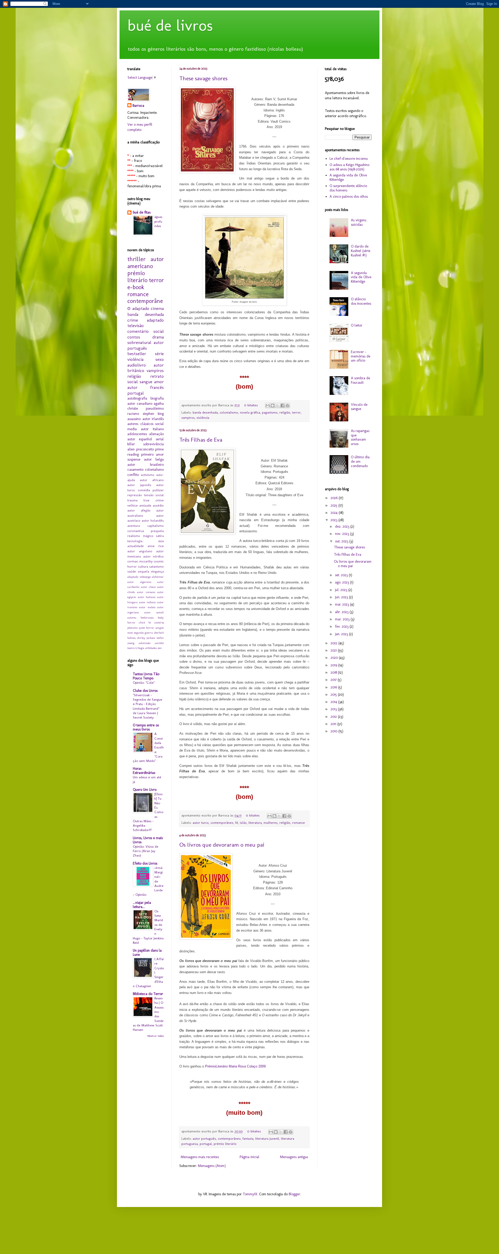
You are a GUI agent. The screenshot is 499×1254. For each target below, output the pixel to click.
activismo (147, 475)
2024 (335, 512)
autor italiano (152, 429)
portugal (206, 1144)
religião (284, 412)
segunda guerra (143, 632)
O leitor (356, 325)
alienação (156, 434)
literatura (255, 823)
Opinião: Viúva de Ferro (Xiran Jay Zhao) (145, 851)
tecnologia (134, 541)
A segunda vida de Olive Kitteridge (348, 177)
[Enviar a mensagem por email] (267, 405)
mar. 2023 (343, 619)
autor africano (152, 480)
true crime (153, 500)
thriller (136, 259)
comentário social (145, 331)
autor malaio (147, 607)
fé (236, 823)
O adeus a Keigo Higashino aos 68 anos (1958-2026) (349, 167)
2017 (334, 680)
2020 (335, 657)
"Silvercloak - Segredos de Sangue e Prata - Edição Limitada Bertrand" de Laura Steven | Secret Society (147, 706)
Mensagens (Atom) (212, 1166)
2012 (334, 716)
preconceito (145, 449)
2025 (334, 505)
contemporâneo (222, 823)
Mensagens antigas (294, 1157)
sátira (160, 536)
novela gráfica (250, 412)
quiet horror (146, 627)
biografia (157, 398)
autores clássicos (140, 424)
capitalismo (155, 526)
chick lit (145, 622)
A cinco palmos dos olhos (349, 196)
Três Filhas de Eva (200, 439)
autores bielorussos (140, 617)
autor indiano (147, 602)
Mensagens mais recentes (200, 1157)
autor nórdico (153, 556)
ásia (161, 541)
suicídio (159, 643)
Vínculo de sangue (359, 406)
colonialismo (229, 412)
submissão (144, 643)
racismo (133, 414)
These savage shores (203, 78)
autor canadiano (139, 403)
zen (159, 648)
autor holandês (153, 520)
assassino (134, 419)
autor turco (201, 823)
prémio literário (225, 1144)
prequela (157, 531)
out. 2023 (342, 541)
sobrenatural (139, 342)
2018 (334, 672)
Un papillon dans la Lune (147, 952)
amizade (145, 505)
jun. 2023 (342, 597)
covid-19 (159, 622)
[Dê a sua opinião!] (272, 405)
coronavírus (135, 531)
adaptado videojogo (139, 577)
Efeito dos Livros (145, 863)
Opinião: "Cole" (144, 682)
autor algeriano (139, 582)
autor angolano (139, 551)
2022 (334, 643)
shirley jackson (146, 638)
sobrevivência (153, 444)
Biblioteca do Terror (148, 994)
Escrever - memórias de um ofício (360, 356)
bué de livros (170, 25)
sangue (146, 381)
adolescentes (137, 434)
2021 (334, 650)
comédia (144, 490)
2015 (334, 694)
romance (298, 823)
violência (202, 418)
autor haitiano (147, 597)
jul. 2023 (341, 590)
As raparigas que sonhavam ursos (360, 437)
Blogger (294, 1194)
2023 (334, 520)
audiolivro (136, 365)
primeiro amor (152, 454)
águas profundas (158, 221)
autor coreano (146, 592)
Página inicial (249, 1157)
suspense (133, 459)
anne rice (156, 546)
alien (131, 449)
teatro (131, 648)
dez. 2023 (342, 526)
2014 (334, 702)
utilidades (151, 648)
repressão (134, 495)
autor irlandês (153, 419)
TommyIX (250, 1194)
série (159, 353)
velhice (132, 505)
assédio (158, 505)
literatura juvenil (267, 1138)
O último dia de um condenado (360, 461)
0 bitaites (251, 405)
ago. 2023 (342, 582)
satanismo (156, 566)
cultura (143, 566)
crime (132, 320)
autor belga (154, 459)
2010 (334, 731)
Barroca (138, 105)
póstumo (132, 627)
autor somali (154, 612)
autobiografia (137, 398)
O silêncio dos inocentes (361, 301)
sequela (143, 571)
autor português (204, 1138)
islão (243, 823)
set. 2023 (342, 575)
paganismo (270, 412)
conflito (133, 475)
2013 (334, 709)
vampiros (188, 418)
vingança (157, 571)
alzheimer (158, 577)
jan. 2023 (342, 634)
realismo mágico (140, 536)
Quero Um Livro (144, 789)
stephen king (153, 414)
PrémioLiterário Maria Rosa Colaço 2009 (235, 1066)
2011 (334, 724)
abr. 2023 (342, 612)
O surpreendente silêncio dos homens (348, 188)
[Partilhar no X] (277, 405)
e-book (135, 287)
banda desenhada (205, 412)
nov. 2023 (342, 534)
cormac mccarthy (140, 561)
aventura (133, 526)
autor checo (148, 587)
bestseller (136, 353)
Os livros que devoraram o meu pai (221, 844)
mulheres (271, 823)
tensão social (154, 495)
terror (296, 412)
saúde (131, 571)
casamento (135, 469)
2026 (335, 498)
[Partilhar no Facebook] (282, 405)
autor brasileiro (145, 464)
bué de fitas (141, 212)
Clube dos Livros (145, 690)
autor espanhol (139, 439)
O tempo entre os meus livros (146, 727)
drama (158, 337)
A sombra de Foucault (360, 380)
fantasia (247, 1138)
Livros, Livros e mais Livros (148, 840)
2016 (334, 687)
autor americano (145, 263)
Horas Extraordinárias (144, 770)
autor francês (145, 387)
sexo (159, 359)
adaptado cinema (148, 308)
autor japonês (139, 485)
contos (133, 337)
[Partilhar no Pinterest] (287, 405)
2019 (334, 665)
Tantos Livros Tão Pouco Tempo (146, 676)
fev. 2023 (342, 626)
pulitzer (158, 490)
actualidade (135, 546)
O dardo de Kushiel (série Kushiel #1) (360, 250)
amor (159, 381)
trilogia (139, 648)
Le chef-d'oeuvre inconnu (349, 158)
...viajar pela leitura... (142, 904)
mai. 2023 (342, 604)
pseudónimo (155, 408)
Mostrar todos (155, 1036)
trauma (132, 500)
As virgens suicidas (358, 222)
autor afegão (138, 510)
